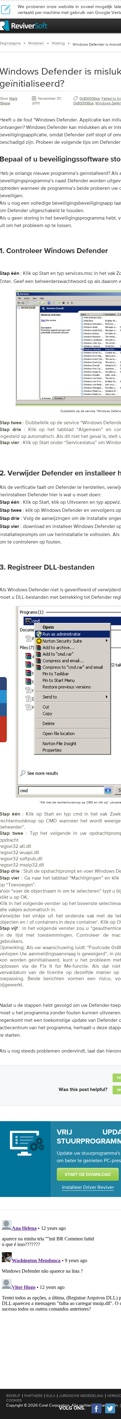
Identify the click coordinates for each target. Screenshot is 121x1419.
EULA (50, 1396)
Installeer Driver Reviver (88, 1187)
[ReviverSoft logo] (23, 25)
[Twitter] (110, 1412)
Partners (33, 1396)
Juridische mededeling (81, 1396)
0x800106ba (89, 98)
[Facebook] (97, 1412)
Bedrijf (13, 1396)
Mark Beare (8, 100)
